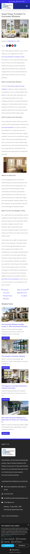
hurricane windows (7, 127)
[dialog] (15, 538)
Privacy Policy (8, 536)
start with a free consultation (10, 279)
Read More (5, 338)
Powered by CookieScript (15, 552)
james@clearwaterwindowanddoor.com (16, 498)
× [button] (28, 525)
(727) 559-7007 (16, 1)
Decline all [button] (22, 545)
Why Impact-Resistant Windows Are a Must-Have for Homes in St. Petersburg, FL (15, 420)
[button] (15, 550)
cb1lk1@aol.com (9, 502)
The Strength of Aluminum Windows (13, 356)
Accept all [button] (8, 545)
